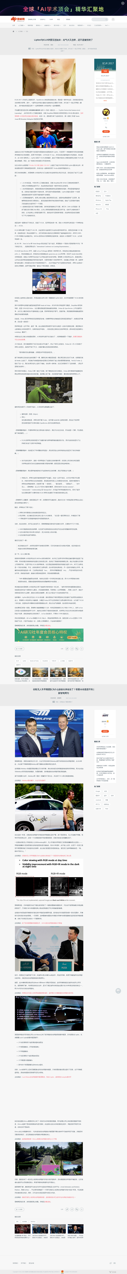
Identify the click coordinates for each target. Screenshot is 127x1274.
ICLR (17, 661)
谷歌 (17, 1221)
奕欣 (52, 45)
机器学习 (71, 661)
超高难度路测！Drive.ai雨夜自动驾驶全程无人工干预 (39, 1139)
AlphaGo (98, 204)
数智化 (38, 25)
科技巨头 (39, 28)
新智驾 (59, 698)
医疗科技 (56, 25)
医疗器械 (53, 28)
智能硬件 (104, 28)
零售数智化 (25, 28)
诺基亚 (98, 191)
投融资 (48, 28)
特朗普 (107, 204)
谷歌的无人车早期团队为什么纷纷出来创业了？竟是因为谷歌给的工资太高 (46, 855)
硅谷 (105, 791)
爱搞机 (68, 19)
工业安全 (93, 28)
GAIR (51, 19)
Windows (98, 200)
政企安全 (71, 25)
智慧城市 (80, 25)
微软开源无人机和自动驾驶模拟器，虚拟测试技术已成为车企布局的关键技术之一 (49, 1197)
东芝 (97, 213)
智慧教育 (69, 28)
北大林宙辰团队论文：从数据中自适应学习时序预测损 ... (58, 681)
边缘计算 (98, 808)
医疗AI (43, 28)
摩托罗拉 (98, 196)
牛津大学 (54, 661)
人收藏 (20, 648)
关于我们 (23, 1263)
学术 (19, 28)
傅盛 (106, 800)
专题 (58, 19)
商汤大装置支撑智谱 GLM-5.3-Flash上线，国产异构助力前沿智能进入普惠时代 (106, 149)
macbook (98, 800)
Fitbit (106, 808)
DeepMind (45, 661)
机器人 (109, 28)
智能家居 (114, 28)
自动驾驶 (24, 1221)
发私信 (106, 131)
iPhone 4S (99, 209)
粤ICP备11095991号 (54, 1272)
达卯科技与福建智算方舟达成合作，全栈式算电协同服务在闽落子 (106, 156)
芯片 (65, 25)
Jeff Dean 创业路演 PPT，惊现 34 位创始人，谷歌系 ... (40, 1237)
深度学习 (18, 665)
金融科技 (47, 25)
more (105, 100)
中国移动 (107, 196)
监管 (105, 795)
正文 (27, 31)
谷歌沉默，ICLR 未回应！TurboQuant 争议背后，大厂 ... (22, 681)
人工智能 (20, 25)
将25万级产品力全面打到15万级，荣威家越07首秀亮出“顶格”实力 (106, 760)
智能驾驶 (30, 25)
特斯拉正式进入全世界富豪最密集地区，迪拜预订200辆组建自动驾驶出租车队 (47, 993)
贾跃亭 (98, 795)
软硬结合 (106, 804)
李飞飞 (98, 804)
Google (98, 791)
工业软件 (87, 28)
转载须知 (47, 625)
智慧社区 (81, 28)
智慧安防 (63, 28)
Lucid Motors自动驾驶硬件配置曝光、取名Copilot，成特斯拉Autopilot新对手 (46, 1077)
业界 (13, 25)
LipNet (24, 661)
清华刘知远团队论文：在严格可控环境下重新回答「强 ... (75, 681)
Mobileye (33, 1221)
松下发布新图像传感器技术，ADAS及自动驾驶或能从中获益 (42, 923)
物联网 (99, 28)
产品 (107, 209)
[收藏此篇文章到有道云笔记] (67, 649)
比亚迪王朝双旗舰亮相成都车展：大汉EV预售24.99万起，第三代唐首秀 (106, 773)
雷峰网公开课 (32, 19)
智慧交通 (75, 28)
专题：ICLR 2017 (78, 45)
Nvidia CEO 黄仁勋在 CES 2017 (40, 165)
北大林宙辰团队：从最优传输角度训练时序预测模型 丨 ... (40, 681)
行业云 (89, 25)
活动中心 (42, 19)
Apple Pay (108, 200)
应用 (112, 795)
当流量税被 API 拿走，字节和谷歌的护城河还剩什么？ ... (22, 1237)
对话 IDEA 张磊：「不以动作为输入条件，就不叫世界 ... (75, 1237)
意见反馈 (31, 1263)
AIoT (106, 25)
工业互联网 (97, 25)
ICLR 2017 (105, 76)
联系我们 (15, 1263)
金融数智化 (32, 28)
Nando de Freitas (34, 661)
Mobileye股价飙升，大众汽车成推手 (34, 780)
